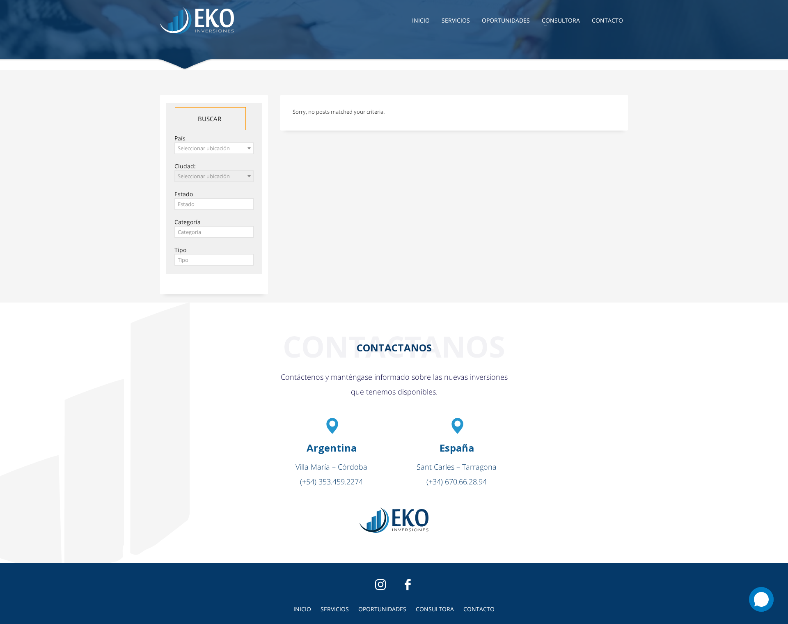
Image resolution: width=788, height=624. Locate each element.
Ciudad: (185, 166)
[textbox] (214, 204)
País (180, 138)
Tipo (180, 250)
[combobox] (214, 148)
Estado (183, 194)
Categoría (187, 222)
